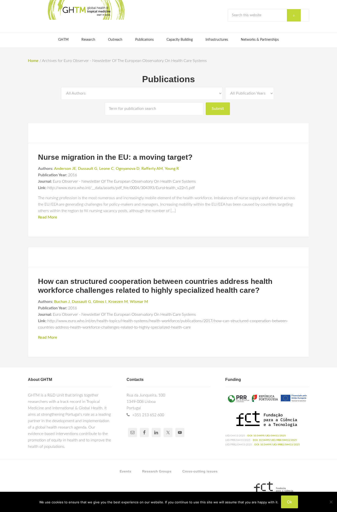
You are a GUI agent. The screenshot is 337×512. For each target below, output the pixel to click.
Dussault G (87, 169)
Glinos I (99, 302)
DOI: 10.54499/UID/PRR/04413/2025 (275, 440)
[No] (330, 501)
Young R (172, 169)
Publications (168, 79)
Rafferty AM (152, 169)
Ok (289, 501)
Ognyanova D (127, 169)
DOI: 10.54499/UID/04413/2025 (266, 435)
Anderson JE (65, 169)
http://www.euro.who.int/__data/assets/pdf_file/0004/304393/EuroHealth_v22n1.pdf (121, 188)
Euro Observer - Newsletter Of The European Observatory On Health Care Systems (124, 181)
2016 (72, 175)
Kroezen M (118, 302)
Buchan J (62, 302)
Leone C (106, 169)
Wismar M (139, 302)
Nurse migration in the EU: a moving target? (115, 157)
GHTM (86, 10)
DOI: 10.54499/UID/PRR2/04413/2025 (277, 444)
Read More (47, 217)
